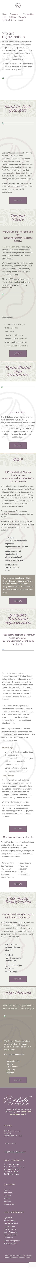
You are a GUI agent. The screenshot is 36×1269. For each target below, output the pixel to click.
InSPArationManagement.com (23, 1257)
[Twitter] (16, 27)
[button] (18, 200)
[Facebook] (12, 27)
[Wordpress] (24, 27)
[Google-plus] (20, 27)
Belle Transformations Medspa (17, 1255)
